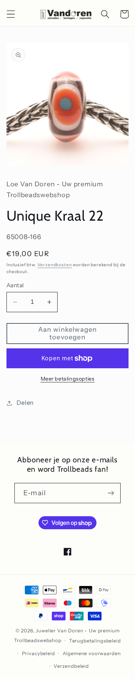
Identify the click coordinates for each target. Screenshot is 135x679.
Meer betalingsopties (68, 378)
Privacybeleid (38, 653)
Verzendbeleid (71, 666)
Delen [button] (25, 402)
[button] (11, 14)
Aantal (15, 285)
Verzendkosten (54, 264)
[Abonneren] (110, 493)
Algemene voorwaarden (92, 653)
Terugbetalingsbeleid (95, 641)
